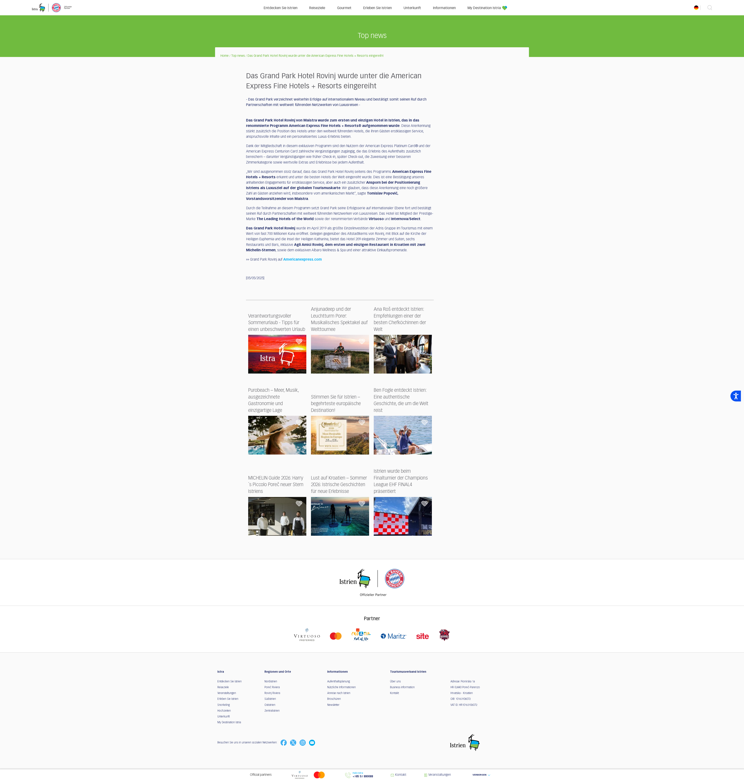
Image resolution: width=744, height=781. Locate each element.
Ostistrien (269, 705)
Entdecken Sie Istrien (280, 8)
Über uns (395, 681)
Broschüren (334, 699)
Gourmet (344, 8)
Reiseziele (317, 8)
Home (224, 56)
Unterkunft (412, 8)
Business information (402, 687)
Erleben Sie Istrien (377, 8)
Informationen (444, 8)
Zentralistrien (272, 711)
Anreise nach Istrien (338, 693)
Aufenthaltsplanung (338, 681)
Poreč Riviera (272, 687)
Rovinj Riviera (272, 693)
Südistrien (270, 699)
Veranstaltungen (226, 693)
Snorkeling (223, 705)
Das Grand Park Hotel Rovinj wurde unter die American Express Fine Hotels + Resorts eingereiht (315, 56)
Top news (238, 56)
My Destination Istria (484, 8)
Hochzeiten (224, 711)
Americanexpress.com (302, 259)
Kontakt (394, 693)
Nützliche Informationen (341, 687)
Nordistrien (270, 681)
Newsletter (333, 705)
